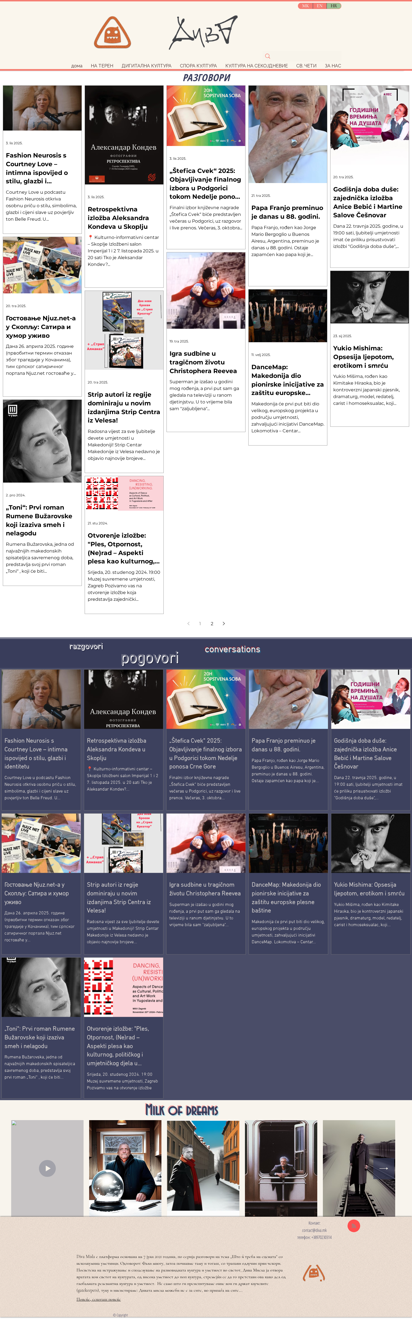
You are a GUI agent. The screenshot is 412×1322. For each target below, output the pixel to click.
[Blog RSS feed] (354, 1226)
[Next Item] (383, 1168)
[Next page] (224, 623)
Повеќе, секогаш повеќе (99, 1299)
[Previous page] (188, 623)
